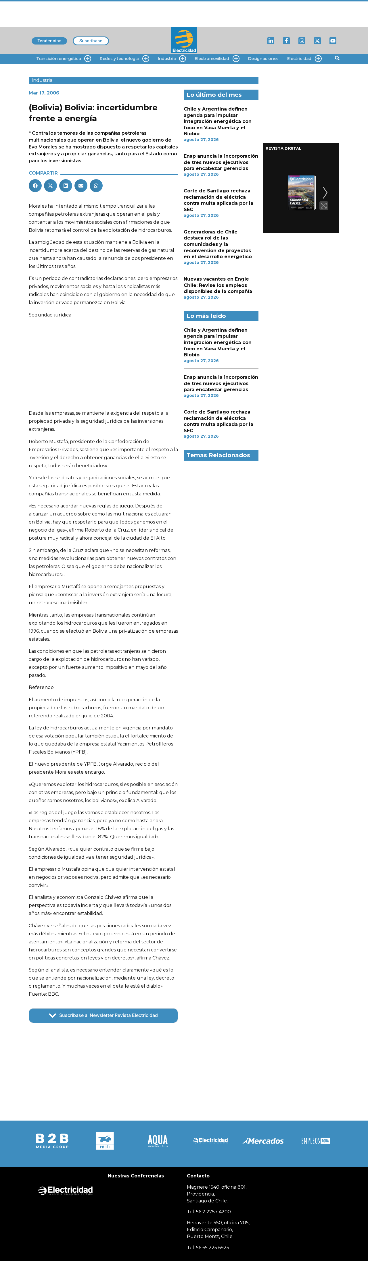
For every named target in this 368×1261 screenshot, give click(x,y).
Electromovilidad (212, 58)
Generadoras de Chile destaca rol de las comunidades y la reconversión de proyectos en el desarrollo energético (218, 244)
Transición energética (58, 58)
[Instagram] (301, 40)
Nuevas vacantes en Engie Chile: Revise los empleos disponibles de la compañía (218, 285)
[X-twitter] (317, 40)
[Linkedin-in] (270, 40)
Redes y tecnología (119, 58)
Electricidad (299, 58)
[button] (35, 185)
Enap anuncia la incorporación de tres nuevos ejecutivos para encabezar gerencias (221, 162)
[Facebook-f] (286, 40)
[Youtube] (332, 40)
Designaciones (263, 58)
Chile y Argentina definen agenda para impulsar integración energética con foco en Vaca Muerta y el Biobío (218, 121)
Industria (167, 58)
